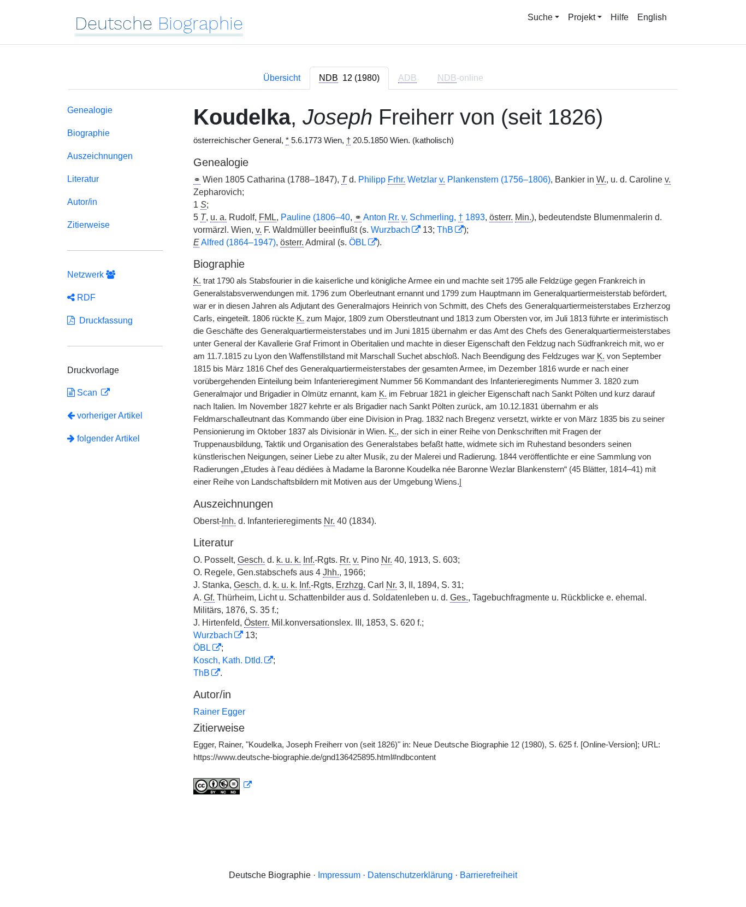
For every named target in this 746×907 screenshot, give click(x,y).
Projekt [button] (581, 17)
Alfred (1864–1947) (238, 242)
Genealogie (90, 110)
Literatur (83, 179)
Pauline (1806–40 (315, 217)
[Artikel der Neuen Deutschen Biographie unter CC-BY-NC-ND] (222, 785)
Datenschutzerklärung (410, 875)
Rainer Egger (219, 711)
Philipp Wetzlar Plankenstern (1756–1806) (454, 179)
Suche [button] (540, 17)
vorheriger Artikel (110, 415)
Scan (87, 392)
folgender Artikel (107, 438)
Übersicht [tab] (281, 78)
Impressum (339, 875)
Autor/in (82, 202)
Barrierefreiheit (488, 875)
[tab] (349, 78)
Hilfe (620, 17)
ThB (445, 229)
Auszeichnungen (100, 156)
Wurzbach (390, 229)
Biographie (88, 133)
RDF (85, 297)
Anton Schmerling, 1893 (424, 217)
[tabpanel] (373, 452)
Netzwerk (86, 274)
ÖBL (357, 242)
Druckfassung (104, 320)
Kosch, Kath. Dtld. (228, 660)
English (652, 17)
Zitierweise (88, 224)
